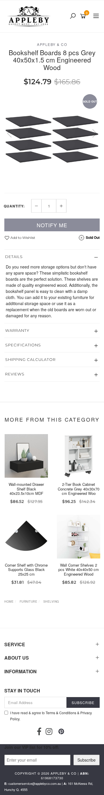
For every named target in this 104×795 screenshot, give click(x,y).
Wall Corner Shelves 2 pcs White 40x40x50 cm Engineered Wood (78, 569)
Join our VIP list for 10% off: (31, 747)
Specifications (23, 345)
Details (14, 256)
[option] (52, 139)
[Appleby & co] (29, 16)
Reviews (15, 374)
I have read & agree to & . (51, 715)
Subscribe (86, 760)
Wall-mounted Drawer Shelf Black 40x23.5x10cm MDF (26, 488)
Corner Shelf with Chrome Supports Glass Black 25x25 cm (26, 569)
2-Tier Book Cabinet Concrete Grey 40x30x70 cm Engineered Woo (78, 488)
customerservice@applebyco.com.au (34, 783)
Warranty (17, 330)
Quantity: (14, 206)
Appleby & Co (52, 44)
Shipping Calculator (30, 359)
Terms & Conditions (61, 712)
